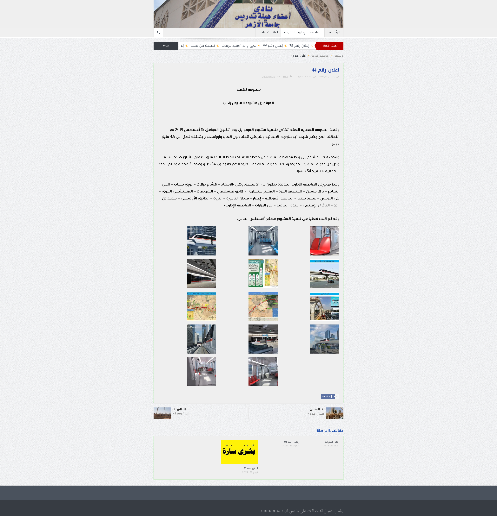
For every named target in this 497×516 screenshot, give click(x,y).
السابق (315, 409)
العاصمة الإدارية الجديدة (302, 32)
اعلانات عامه (268, 32)
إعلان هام (200, 45)
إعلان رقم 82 (332, 441)
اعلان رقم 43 (316, 413)
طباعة (285, 77)
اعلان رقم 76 (248, 468)
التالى (181, 409)
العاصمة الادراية (304, 76)
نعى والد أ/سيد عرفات (262, 45)
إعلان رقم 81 (291, 441)
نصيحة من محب (226, 45)
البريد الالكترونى (268, 77)
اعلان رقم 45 (181, 413)
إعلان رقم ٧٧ (297, 45)
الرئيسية (334, 32)
